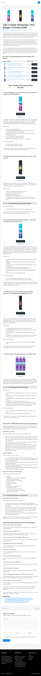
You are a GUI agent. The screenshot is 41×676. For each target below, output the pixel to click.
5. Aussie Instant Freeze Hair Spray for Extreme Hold (19, 354)
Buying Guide (13, 29)
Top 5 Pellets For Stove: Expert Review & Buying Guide (16, 602)
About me (30, 658)
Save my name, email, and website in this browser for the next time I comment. (20, 637)
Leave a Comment (6, 29)
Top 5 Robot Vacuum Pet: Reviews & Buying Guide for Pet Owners (19, 598)
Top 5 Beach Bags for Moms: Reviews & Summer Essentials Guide (19, 599)
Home (29, 655)
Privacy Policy (31, 656)
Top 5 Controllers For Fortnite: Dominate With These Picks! (17, 600)
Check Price (34, 64)
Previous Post (4, 608)
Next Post (37, 608)
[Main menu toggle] (39, 2)
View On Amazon (20, 113)
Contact (30, 659)
